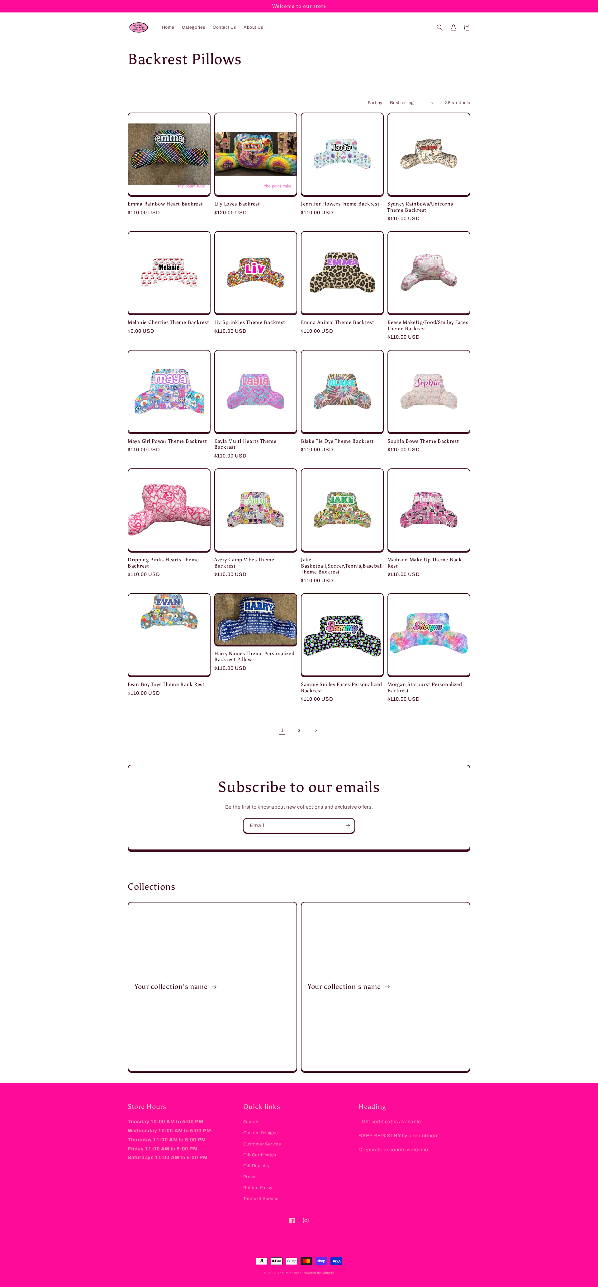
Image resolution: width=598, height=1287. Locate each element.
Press (249, 1176)
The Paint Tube (289, 1273)
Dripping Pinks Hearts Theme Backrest (163, 563)
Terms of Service (261, 1198)
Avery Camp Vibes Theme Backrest (244, 563)
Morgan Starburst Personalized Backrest (424, 687)
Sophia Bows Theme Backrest (423, 441)
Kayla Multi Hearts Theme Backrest (245, 444)
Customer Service (262, 1144)
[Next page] (316, 730)
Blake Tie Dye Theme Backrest (337, 441)
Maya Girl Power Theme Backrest (167, 441)
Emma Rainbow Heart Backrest (165, 204)
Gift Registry (256, 1166)
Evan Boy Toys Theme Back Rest (166, 684)
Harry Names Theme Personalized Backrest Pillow (254, 656)
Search (251, 1122)
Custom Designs (260, 1132)
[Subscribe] (347, 825)
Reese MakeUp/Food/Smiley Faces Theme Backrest (427, 325)
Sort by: (376, 102)
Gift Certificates (259, 1155)
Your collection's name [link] (172, 987)
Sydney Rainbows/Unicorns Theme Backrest (420, 207)
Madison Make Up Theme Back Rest (424, 563)
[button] (440, 27)
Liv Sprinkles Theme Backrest (249, 322)
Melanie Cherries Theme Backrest (168, 322)
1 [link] (282, 730)
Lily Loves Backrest (237, 204)
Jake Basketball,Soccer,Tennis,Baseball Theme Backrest (342, 566)
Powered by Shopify (318, 1273)
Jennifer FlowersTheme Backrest (340, 204)
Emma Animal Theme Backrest (337, 322)
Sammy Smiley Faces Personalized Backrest (341, 687)
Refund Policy (258, 1187)
